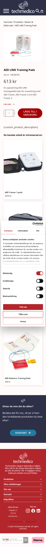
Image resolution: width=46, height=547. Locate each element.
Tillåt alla (23, 307)
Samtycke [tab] (8, 231)
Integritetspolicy (16, 521)
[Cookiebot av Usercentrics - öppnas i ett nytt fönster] (32, 223)
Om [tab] (37, 231)
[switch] (39, 281)
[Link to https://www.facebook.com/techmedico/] (33, 511)
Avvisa (23, 321)
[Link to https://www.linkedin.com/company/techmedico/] (38, 511)
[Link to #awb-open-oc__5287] (7, 11)
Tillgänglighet (30, 521)
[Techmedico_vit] (23, 2)
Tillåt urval (23, 314)
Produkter (18, 22)
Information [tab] (23, 231)
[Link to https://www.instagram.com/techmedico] (28, 511)
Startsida (8, 22)
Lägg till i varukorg (30, 113)
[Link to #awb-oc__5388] (37, 11)
